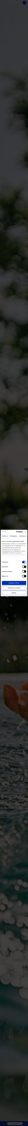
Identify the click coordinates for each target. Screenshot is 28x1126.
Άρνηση (14, 592)
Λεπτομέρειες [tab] (13, 536)
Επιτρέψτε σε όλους (14, 583)
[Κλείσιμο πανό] (25, 531)
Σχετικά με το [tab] (22, 536)
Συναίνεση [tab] (4, 536)
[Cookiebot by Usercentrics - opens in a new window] (16, 532)
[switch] (24, 567)
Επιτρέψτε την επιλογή (14, 588)
